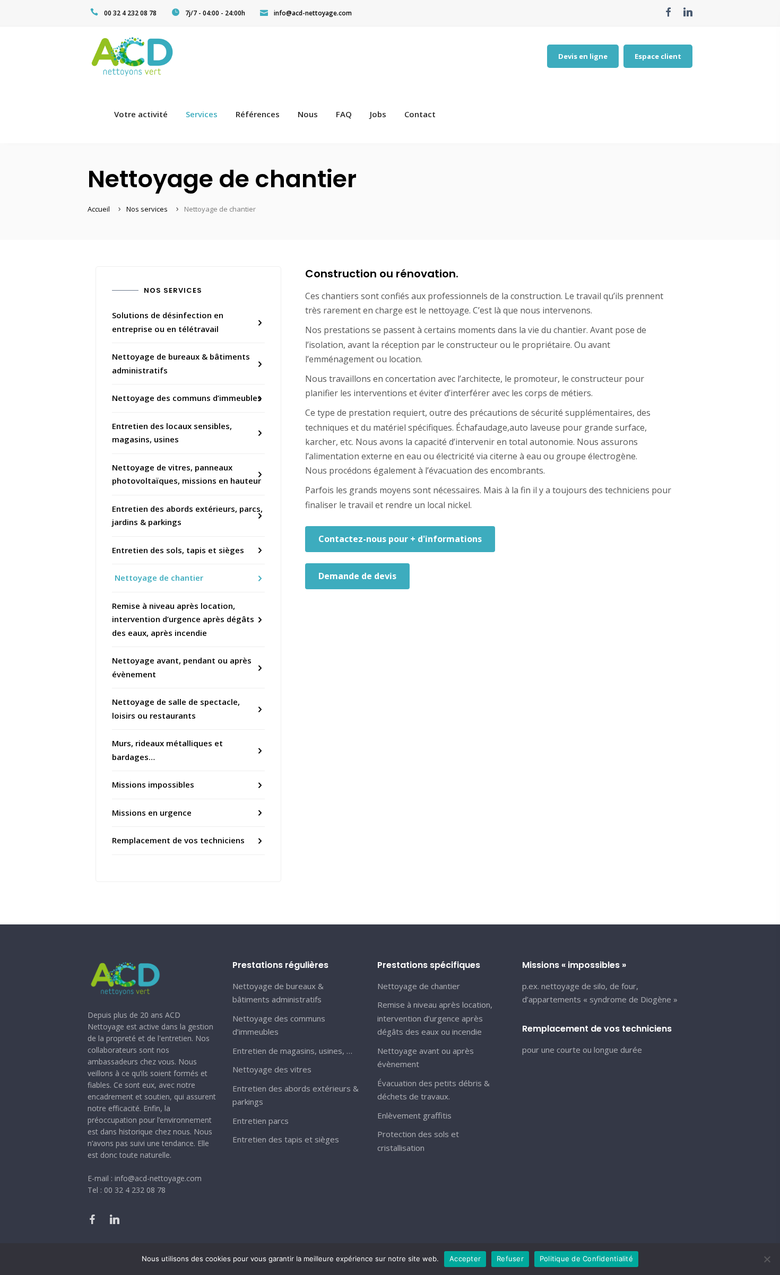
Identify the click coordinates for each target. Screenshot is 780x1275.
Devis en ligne (583, 56)
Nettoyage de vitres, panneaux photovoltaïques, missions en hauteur (186, 474)
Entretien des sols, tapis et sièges (178, 550)
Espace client (658, 56)
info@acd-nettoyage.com (313, 13)
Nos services (147, 209)
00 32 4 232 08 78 (130, 13)
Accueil (99, 209)
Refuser (510, 1258)
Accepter (465, 1258)
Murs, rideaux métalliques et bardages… (167, 750)
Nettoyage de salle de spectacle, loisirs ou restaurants (176, 708)
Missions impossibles (153, 784)
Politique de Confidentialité (586, 1258)
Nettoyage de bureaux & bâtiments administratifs (181, 363)
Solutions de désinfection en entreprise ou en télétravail (167, 322)
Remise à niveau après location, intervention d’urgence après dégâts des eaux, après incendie (183, 619)
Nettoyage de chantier (159, 577)
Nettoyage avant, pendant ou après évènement (182, 667)
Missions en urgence (152, 812)
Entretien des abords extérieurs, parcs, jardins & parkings (187, 515)
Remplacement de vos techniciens (178, 840)
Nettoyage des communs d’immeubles (187, 397)
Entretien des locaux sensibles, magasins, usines (172, 433)
